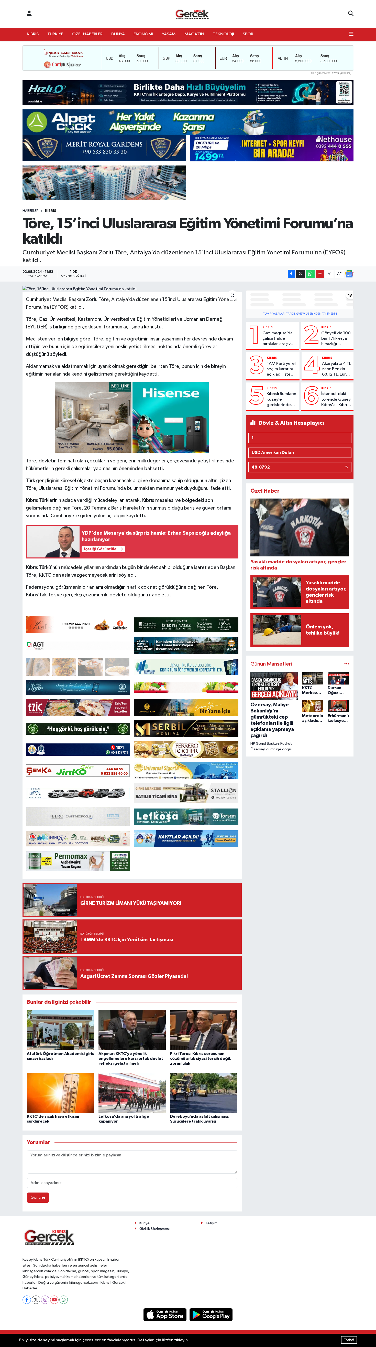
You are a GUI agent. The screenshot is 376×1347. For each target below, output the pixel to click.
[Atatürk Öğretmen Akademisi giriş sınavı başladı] (60, 1030)
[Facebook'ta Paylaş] (291, 274)
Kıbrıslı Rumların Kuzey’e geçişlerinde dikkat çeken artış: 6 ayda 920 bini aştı (281, 400)
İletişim (211, 1223)
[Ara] (350, 14)
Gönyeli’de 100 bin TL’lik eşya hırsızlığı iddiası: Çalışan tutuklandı (336, 339)
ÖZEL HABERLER (87, 34)
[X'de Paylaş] (300, 274)
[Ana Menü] (351, 34)
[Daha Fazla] (320, 274)
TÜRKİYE (55, 34)
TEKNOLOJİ (223, 34)
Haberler (31, 211)
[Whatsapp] (63, 1300)
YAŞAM (169, 34)
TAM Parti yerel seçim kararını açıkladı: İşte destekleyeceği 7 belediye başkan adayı (282, 369)
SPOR (248, 34)
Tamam (349, 1339)
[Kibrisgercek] (192, 14)
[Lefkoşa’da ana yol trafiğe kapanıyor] (132, 1093)
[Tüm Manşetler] (346, 664)
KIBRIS (33, 34)
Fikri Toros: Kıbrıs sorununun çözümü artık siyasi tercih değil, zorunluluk (200, 1058)
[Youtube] (54, 1300)
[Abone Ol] (349, 273)
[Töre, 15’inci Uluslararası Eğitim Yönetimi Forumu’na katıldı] (132, 289)
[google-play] (211, 1314)
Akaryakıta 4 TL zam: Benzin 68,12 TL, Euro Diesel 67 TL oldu (336, 369)
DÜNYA (118, 34)
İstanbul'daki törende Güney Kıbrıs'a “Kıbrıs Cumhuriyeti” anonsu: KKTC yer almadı (336, 400)
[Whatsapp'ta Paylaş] (310, 274)
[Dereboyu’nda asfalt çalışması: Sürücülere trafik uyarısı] (203, 1093)
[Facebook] (27, 1300)
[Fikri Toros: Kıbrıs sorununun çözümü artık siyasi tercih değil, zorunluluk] (203, 1030)
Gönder (38, 1197)
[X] (36, 1300)
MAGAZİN (194, 34)
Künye (144, 1223)
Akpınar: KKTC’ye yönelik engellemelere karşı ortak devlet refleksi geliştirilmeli (130, 1058)
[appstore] (165, 1314)
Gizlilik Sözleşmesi (154, 1229)
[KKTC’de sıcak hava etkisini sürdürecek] (60, 1093)
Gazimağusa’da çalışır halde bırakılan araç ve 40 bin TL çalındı (277, 339)
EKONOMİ (143, 34)
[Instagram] (45, 1300)
